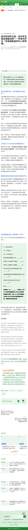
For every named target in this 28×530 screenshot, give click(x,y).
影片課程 (4, 443)
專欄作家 (16, 524)
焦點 (2, 4)
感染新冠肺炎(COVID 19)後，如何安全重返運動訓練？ (14, 361)
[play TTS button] (6, 71)
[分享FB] (3, 7)
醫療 (17, 4)
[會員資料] (24, 1)
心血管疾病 (23, 201)
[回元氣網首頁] (5, 2)
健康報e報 (7, 516)
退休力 (24, 522)
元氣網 (4, 33)
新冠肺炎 (13, 77)
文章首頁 (11, 524)
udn (2, 33)
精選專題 (15, 522)
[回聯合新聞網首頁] (2, 2)
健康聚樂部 (10, 522)
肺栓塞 (15, 126)
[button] (26, 4)
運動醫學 (3, 179)
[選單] (26, 1)
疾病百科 (20, 522)
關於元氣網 (4, 522)
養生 (6, 4)
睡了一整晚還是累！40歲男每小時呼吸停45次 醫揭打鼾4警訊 (15, 10)
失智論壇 (11, 4)
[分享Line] (10, 7)
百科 (21, 4)
